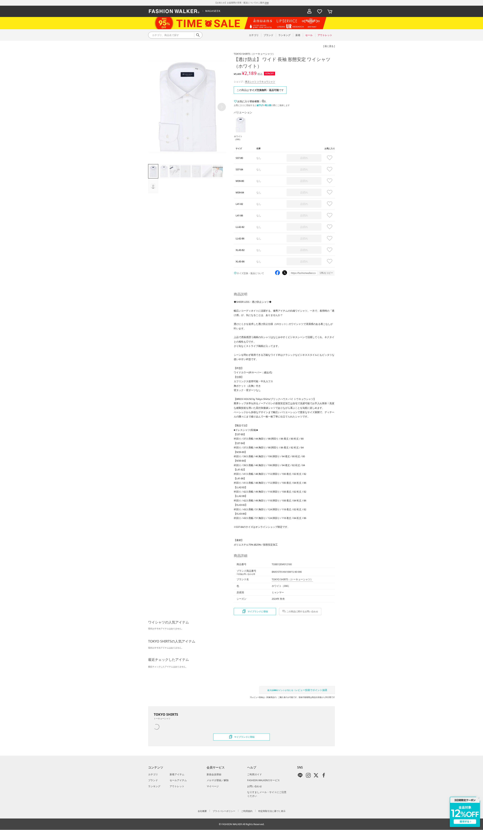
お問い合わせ (254, 786)
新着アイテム (177, 774)
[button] (222, 107)
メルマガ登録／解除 (218, 780)
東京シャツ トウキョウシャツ (260, 81)
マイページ (213, 786)
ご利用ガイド (254, 774)
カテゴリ (153, 774)
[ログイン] (309, 11)
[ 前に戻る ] (329, 46)
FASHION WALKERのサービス (263, 780)
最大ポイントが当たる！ (297, 690)
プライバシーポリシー (224, 811)
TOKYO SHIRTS (254, 53)
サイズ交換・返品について (250, 273)
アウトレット (177, 786)
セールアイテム (178, 780)
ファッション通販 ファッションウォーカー (174, 11)
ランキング (154, 786)
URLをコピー (326, 272)
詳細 (267, 2)
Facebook (323, 775)
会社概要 (202, 811)
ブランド (153, 780)
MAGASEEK (212, 11)
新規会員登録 (214, 774)
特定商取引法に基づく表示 (271, 811)
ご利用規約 (246, 811)
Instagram (308, 775)
